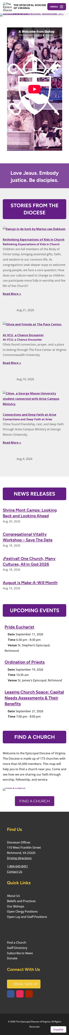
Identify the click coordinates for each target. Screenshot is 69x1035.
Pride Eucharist (19, 627)
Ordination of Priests (25, 662)
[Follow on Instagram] (20, 994)
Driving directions (19, 858)
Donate (12, 958)
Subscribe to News (20, 953)
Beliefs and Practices (21, 901)
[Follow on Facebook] (10, 994)
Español (58, 1029)
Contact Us (14, 872)
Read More (11, 294)
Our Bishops (15, 906)
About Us (13, 896)
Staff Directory (17, 948)
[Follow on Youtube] (29, 994)
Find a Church (34, 801)
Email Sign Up (26, 984)
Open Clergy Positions (22, 911)
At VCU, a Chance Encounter (23, 335)
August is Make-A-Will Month (30, 582)
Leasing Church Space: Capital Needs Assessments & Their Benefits (34, 697)
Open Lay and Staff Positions (27, 917)
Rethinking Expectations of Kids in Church (33, 240)
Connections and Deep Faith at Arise (29, 415)
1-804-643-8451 (17, 866)
